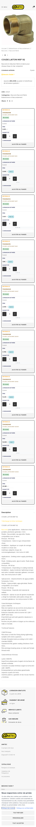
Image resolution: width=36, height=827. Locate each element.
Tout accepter (18, 823)
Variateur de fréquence (6, 772)
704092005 (6, 112)
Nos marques (6, 751)
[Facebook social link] (7, 101)
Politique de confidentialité (24, 808)
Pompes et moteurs (8, 768)
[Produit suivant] (7, 55)
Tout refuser (18, 812)
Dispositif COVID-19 (8, 755)
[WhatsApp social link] (12, 101)
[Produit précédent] (3, 55)
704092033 (6, 379)
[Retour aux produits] (5, 55)
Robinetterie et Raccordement (19, 48)
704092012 (6, 199)
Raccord (4, 51)
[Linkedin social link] (9, 101)
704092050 (6, 469)
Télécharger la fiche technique (12, 521)
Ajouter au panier (19, 144)
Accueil (4, 48)
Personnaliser (18, 818)
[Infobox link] (14, 692)
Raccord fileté (14, 51)
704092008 (6, 154)
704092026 (6, 334)
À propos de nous (8, 748)
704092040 (6, 424)
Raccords (5, 529)
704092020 (6, 289)
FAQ (3, 789)
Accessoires (6, 776)
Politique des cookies (8, 808)
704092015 (6, 244)
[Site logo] (18, 7)
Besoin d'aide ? (8, 74)
